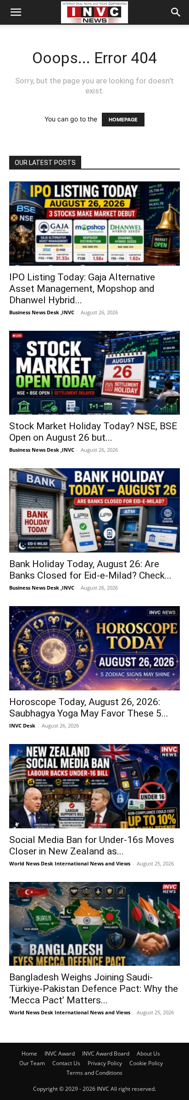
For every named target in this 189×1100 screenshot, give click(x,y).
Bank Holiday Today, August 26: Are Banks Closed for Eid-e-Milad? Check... (90, 569)
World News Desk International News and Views (69, 863)
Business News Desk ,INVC (41, 312)
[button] (15, 12)
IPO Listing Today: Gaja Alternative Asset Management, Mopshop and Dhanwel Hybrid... (82, 289)
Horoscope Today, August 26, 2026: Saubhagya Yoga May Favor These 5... (88, 707)
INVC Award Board (105, 1053)
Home (29, 1053)
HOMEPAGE (123, 119)
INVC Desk (22, 725)
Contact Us (66, 1063)
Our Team (32, 1063)
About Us (148, 1053)
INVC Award (59, 1053)
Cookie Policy (146, 1063)
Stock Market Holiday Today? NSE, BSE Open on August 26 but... (93, 432)
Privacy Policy (105, 1063)
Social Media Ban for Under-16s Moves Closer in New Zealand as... (91, 845)
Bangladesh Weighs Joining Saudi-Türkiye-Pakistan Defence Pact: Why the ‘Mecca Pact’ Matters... (93, 989)
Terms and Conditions (94, 1073)
